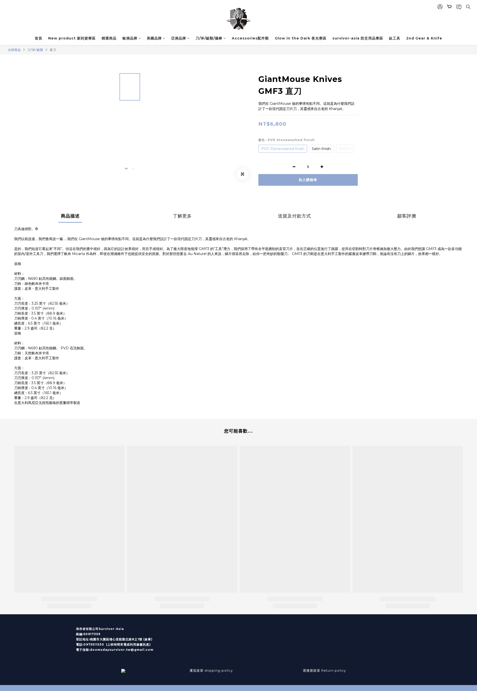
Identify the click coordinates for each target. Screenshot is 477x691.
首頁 (38, 38)
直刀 (53, 50)
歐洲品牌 (129, 38)
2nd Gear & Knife (424, 38)
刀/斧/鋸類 (35, 50)
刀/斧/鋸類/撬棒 (209, 38)
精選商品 (109, 38)
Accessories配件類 (250, 38)
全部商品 (14, 50)
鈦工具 (394, 38)
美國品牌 (154, 38)
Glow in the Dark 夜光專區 (300, 38)
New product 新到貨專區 (72, 38)
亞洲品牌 (178, 38)
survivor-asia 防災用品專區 (357, 38)
